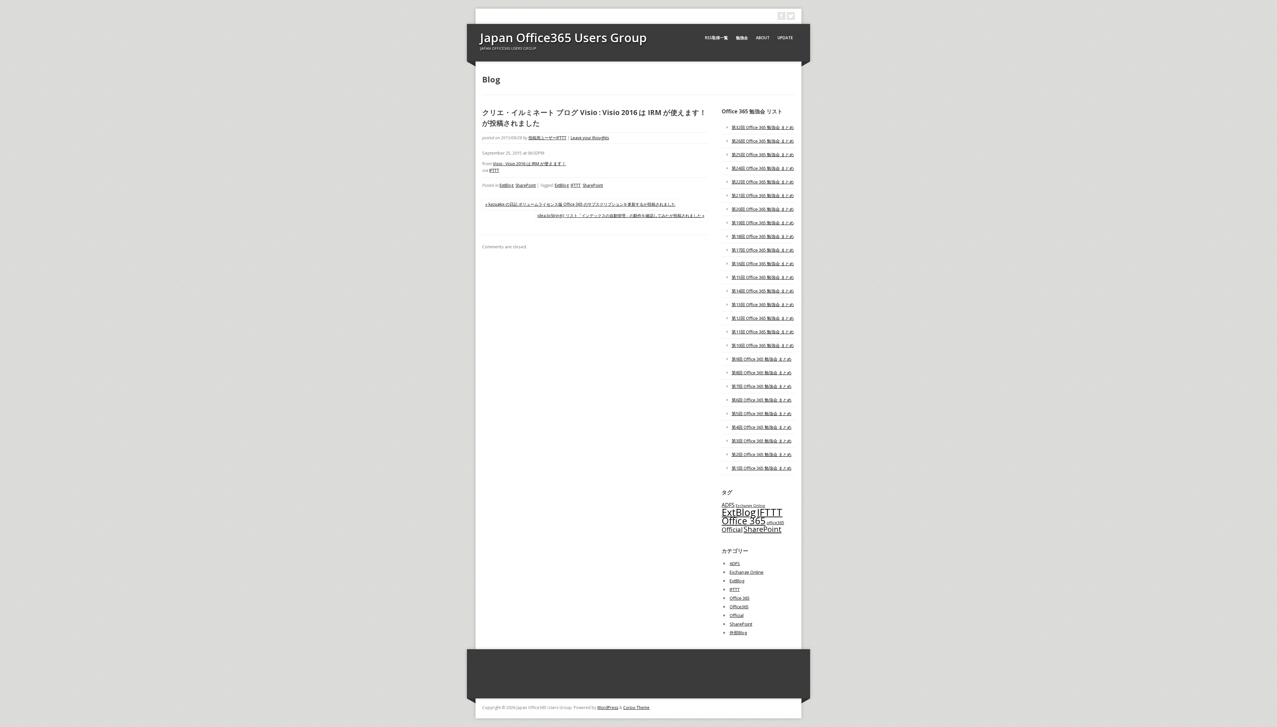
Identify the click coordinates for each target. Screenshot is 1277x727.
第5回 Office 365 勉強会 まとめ (761, 414)
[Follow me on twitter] (791, 16)
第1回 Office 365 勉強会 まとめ (761, 468)
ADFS (728, 505)
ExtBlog (506, 185)
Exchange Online (747, 572)
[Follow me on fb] (781, 16)
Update (785, 38)
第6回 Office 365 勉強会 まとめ (761, 400)
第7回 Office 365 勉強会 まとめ (761, 386)
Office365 (739, 607)
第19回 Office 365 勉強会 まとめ (763, 223)
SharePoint (525, 185)
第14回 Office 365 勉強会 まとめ (763, 291)
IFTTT (494, 170)
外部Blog (738, 633)
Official (732, 529)
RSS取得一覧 (716, 38)
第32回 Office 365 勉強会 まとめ (763, 127)
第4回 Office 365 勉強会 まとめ (761, 427)
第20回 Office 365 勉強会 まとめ (763, 209)
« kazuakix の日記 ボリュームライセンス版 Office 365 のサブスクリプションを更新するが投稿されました (580, 204)
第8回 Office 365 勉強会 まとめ (761, 373)
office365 (775, 522)
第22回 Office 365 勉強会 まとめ (763, 182)
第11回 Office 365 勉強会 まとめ (763, 332)
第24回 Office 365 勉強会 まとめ (763, 168)
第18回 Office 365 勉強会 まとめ (763, 236)
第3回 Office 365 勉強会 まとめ (761, 441)
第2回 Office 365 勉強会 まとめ (761, 454)
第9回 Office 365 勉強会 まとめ (761, 359)
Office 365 (744, 521)
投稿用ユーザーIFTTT (547, 138)
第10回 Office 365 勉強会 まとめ (763, 345)
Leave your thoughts (590, 138)
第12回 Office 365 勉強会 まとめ (763, 318)
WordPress (607, 707)
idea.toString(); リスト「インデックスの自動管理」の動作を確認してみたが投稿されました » (620, 215)
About (763, 38)
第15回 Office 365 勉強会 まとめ (763, 277)
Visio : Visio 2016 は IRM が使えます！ (529, 164)
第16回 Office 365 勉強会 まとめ (763, 264)
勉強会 (742, 38)
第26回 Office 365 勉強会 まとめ (763, 141)
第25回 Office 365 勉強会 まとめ (763, 155)
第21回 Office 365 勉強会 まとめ (763, 195)
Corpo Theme (636, 707)
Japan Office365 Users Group (563, 38)
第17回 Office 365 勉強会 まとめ (763, 250)
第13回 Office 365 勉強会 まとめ (763, 304)
